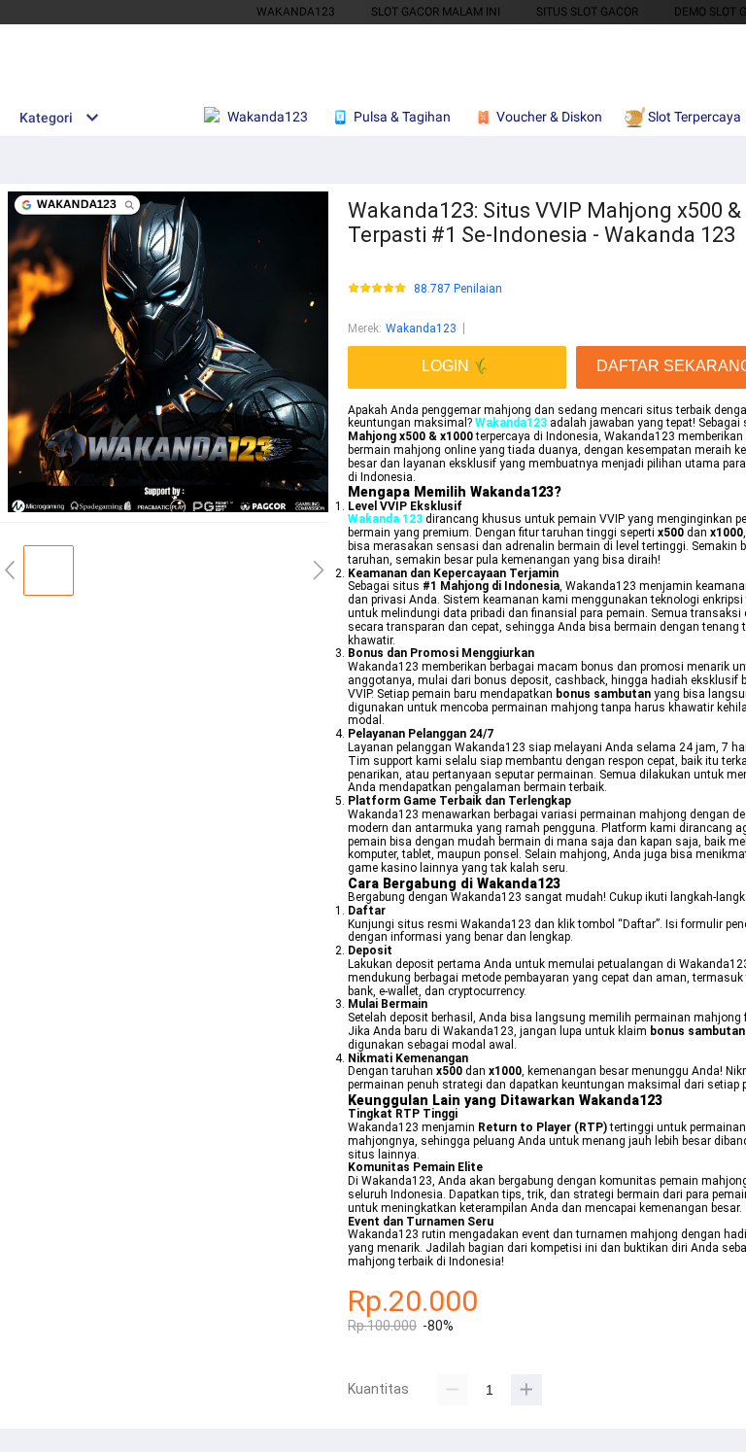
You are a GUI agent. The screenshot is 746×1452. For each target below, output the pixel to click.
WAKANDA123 (295, 11)
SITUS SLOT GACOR (587, 11)
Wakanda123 (421, 328)
